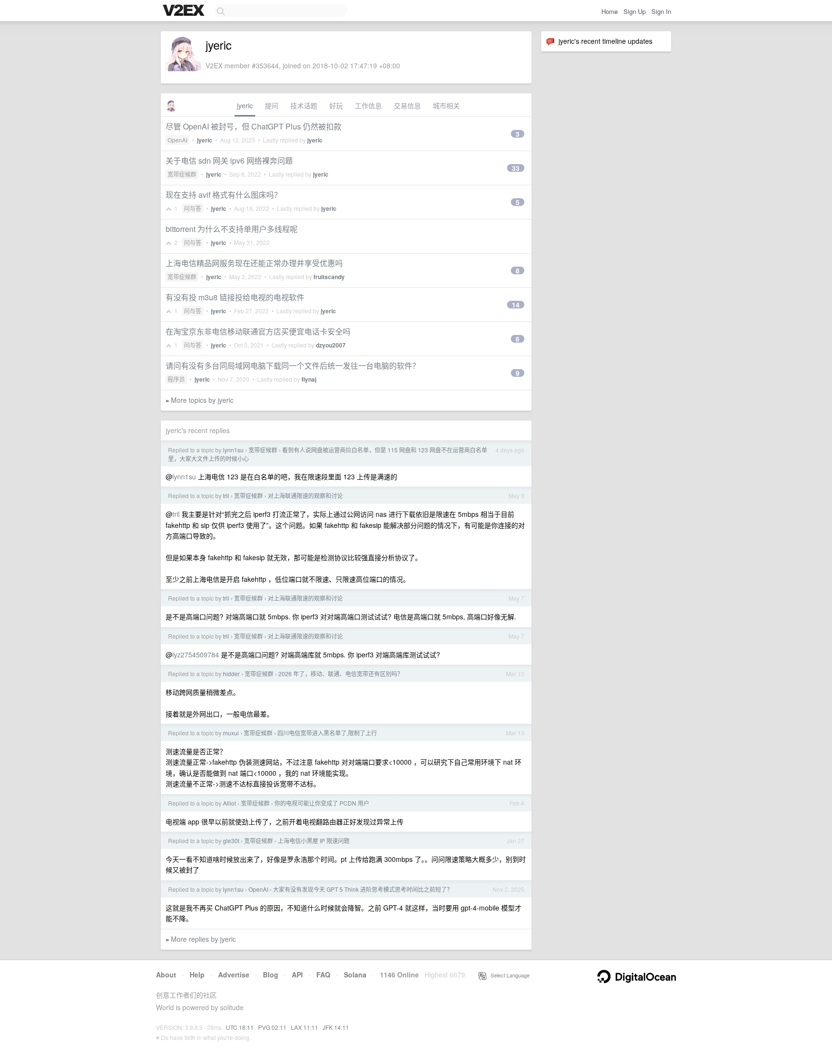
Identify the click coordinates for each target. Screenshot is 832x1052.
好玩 (336, 105)
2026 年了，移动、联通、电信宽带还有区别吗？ (340, 673)
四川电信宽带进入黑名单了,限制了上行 (327, 733)
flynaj (308, 379)
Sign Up (635, 11)
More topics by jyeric (202, 400)
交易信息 (407, 105)
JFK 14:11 (336, 1027)
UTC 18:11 (240, 1027)
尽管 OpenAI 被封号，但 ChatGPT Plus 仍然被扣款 (253, 126)
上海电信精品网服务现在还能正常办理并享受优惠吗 (254, 263)
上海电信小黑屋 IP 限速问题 (314, 840)
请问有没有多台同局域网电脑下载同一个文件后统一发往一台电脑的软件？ (293, 365)
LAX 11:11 (304, 1027)
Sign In (661, 11)
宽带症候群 (182, 174)
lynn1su (233, 450)
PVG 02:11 (272, 1027)
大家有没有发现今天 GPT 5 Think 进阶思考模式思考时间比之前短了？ (363, 889)
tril (226, 495)
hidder (231, 673)
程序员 (176, 379)
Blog (270, 974)
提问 (271, 105)
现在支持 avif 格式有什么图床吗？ (224, 194)
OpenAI (177, 140)
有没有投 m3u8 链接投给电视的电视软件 (235, 297)
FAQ (323, 974)
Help (197, 974)
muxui (231, 733)
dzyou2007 (331, 345)
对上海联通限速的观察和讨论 (305, 495)
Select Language (508, 975)
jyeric (245, 105)
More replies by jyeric (203, 939)
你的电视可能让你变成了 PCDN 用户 (321, 803)
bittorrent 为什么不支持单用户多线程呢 (232, 228)
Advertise (233, 974)
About (166, 974)
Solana (355, 974)
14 (516, 304)
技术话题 (303, 105)
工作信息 (368, 105)
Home (609, 11)
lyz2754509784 (195, 654)
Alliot (229, 803)
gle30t (231, 840)
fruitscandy (329, 276)
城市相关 (446, 105)
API (297, 974)
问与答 (192, 208)
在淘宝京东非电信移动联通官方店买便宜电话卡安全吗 (258, 331)
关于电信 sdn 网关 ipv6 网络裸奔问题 (229, 160)
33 (516, 168)
